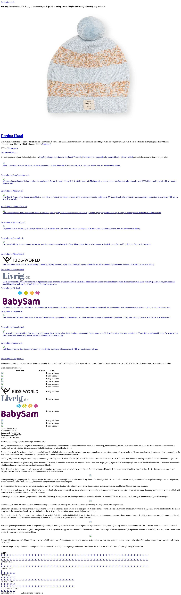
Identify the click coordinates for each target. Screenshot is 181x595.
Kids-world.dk (127, 157)
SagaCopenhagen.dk (47, 157)
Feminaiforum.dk (7, 2)
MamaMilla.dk (113, 157)
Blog (18, 593)
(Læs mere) (46, 144)
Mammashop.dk (88, 157)
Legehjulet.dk (101, 157)
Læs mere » (5, 152)
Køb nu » (13, 152)
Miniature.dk (61, 157)
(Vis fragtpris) (12, 148)
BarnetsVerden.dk (74, 157)
